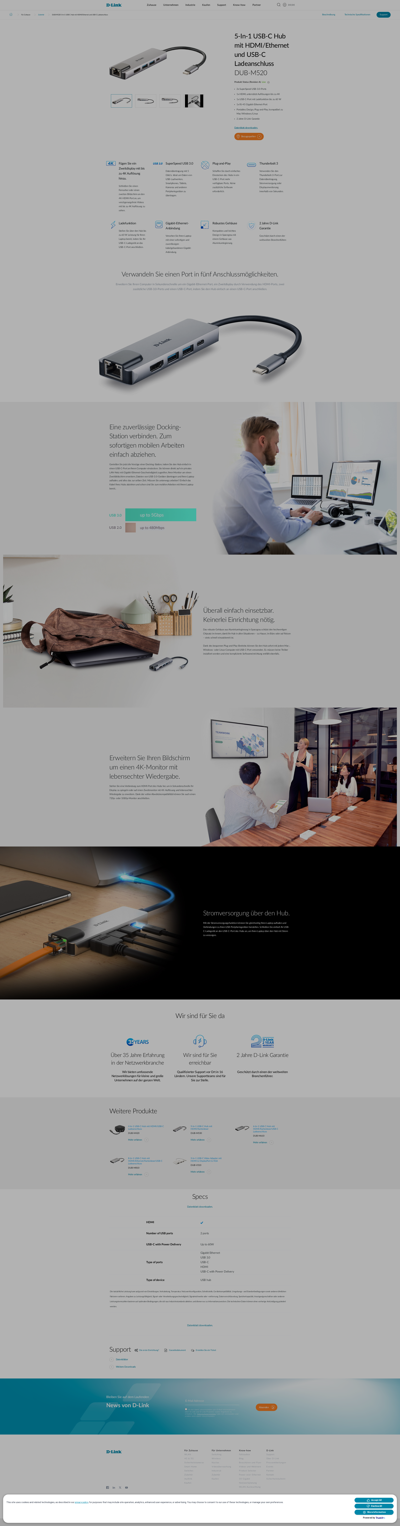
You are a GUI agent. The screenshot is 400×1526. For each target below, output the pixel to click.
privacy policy (81, 1502)
